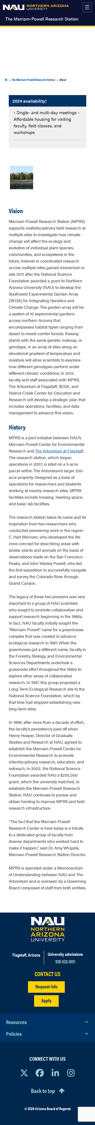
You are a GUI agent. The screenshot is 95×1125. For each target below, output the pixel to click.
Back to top (43, 1090)
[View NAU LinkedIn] (55, 1073)
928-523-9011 (65, 961)
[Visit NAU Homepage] (47, 929)
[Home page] (35, 7)
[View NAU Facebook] (40, 1073)
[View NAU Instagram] (71, 1073)
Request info (46, 986)
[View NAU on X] (24, 1073)
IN (6, 79)
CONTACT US (47, 974)
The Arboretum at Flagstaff (59, 451)
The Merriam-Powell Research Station (41, 19)
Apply (46, 1000)
